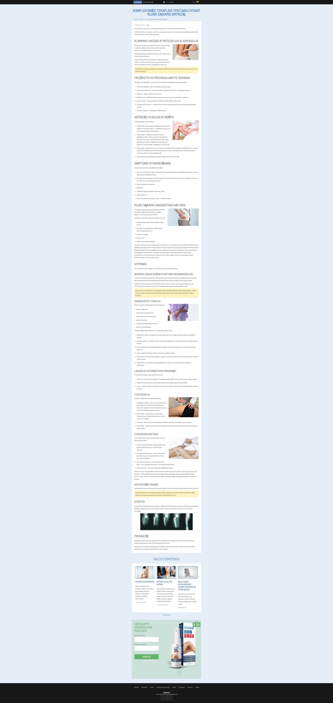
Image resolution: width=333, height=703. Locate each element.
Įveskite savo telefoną (140, 644)
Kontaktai (190, 687)
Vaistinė (136, 687)
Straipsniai (182, 687)
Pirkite (146, 656)
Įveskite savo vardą (139, 635)
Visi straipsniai (166, 615)
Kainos (197, 687)
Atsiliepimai (144, 687)
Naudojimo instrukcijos (163, 687)
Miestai (174, 687)
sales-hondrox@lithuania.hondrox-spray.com (166, 694)
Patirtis (152, 687)
